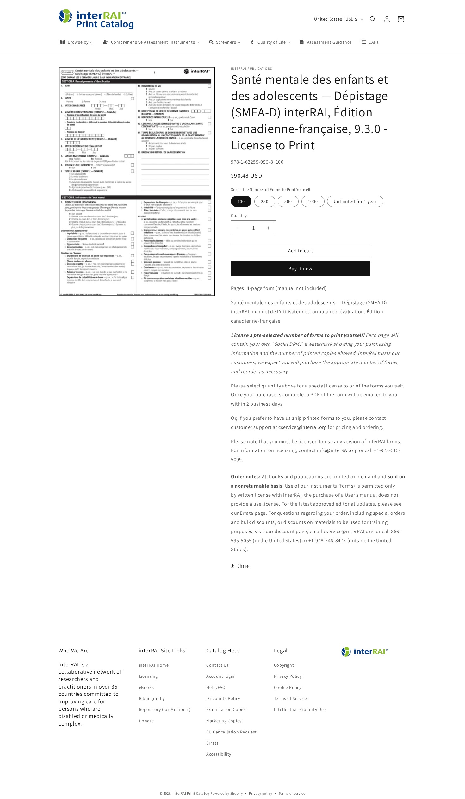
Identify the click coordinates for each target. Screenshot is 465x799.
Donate (146, 720)
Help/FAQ (216, 687)
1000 (313, 201)
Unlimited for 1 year (355, 201)
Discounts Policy (223, 698)
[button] (373, 19)
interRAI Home (154, 665)
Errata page (253, 513)
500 (288, 201)
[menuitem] (76, 42)
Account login (220, 676)
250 (265, 201)
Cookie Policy (287, 687)
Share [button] (243, 566)
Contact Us (217, 665)
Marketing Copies (224, 720)
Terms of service (292, 793)
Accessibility (218, 754)
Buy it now (300, 269)
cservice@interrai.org (302, 427)
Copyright (284, 665)
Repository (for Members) (165, 709)
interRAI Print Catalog (191, 793)
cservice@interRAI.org (349, 531)
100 (241, 201)
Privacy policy (260, 793)
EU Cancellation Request (231, 731)
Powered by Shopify (226, 793)
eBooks (146, 687)
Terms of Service (290, 698)
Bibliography (152, 698)
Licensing (148, 676)
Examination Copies (226, 709)
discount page (291, 531)
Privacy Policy (287, 676)
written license (254, 495)
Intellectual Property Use (300, 709)
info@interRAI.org (337, 450)
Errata (212, 743)
